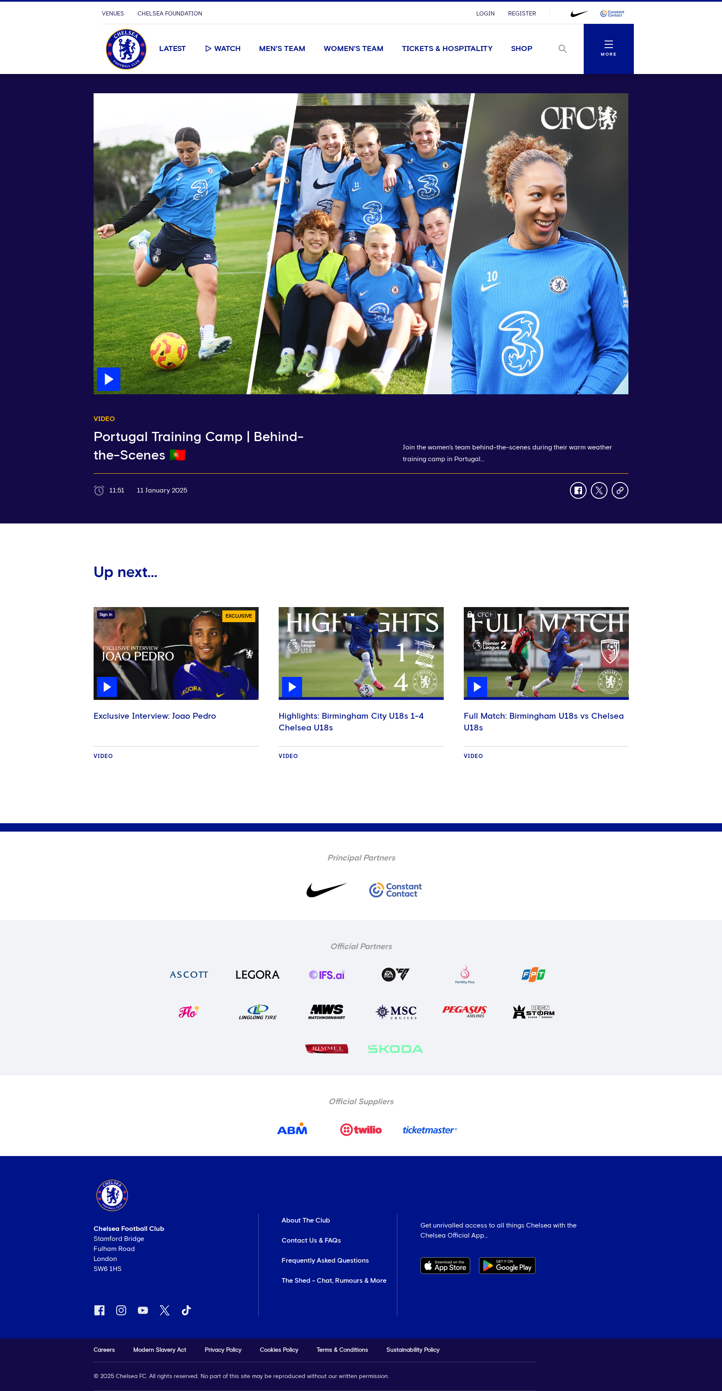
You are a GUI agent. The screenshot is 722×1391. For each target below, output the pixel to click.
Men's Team (282, 49)
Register (522, 14)
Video (103, 756)
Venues (113, 14)
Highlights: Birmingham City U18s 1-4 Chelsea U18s (351, 722)
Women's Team (354, 49)
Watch (227, 49)
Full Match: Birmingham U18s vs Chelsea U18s (544, 722)
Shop (522, 49)
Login (485, 14)
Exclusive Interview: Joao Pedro (155, 716)
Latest (172, 49)
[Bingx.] (612, 13)
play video (110, 97)
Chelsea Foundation (169, 14)
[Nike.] (579, 13)
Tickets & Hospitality (447, 49)
